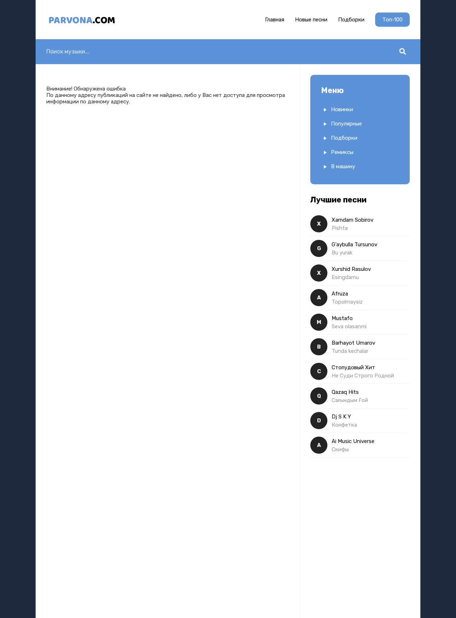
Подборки (351, 19)
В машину (343, 166)
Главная (274, 19)
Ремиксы (342, 152)
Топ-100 (392, 19)
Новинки (342, 109)
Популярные (346, 123)
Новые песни (311, 19)
